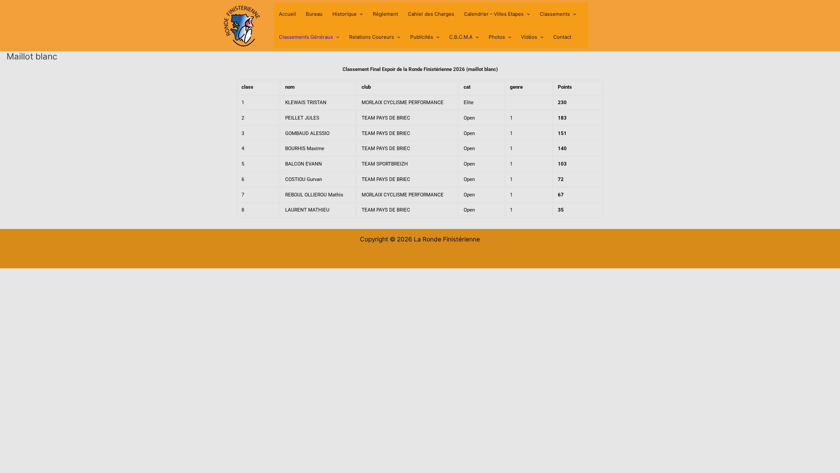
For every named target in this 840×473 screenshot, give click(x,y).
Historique (344, 14)
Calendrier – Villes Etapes (494, 14)
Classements (555, 14)
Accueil (287, 14)
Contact (562, 37)
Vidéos (529, 37)
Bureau (314, 14)
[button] (360, 14)
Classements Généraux (306, 37)
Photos (497, 37)
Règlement (385, 14)
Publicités (421, 37)
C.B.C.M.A (460, 37)
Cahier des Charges (431, 14)
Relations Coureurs (371, 37)
